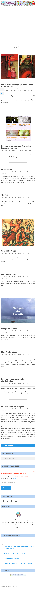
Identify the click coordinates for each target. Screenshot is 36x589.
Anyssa (21, 150)
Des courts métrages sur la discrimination (12, 380)
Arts (20, 171)
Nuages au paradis (9, 328)
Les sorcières (29, 88)
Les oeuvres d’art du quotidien (12, 541)
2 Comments (7, 92)
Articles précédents (8, 445)
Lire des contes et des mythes (16, 90)
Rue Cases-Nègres (8, 274)
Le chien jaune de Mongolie (12, 406)
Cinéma (24, 88)
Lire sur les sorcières (27, 90)
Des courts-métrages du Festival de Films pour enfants (16, 147)
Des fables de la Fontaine (11, 558)
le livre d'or (16, 478)
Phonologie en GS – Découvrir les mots (15, 553)
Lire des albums (5, 90)
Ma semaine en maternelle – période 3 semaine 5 (18, 563)
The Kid (4, 195)
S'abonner (6, 488)
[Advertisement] (18, 26)
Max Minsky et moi (9, 352)
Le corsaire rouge (8, 251)
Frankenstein (6, 169)
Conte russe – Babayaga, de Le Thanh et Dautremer (17, 85)
